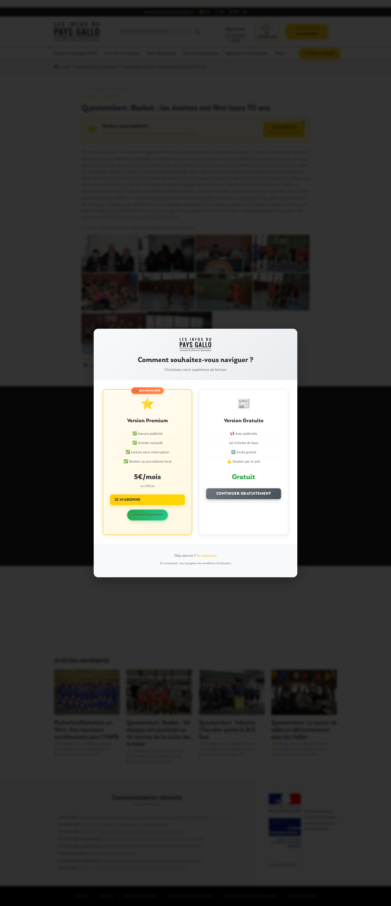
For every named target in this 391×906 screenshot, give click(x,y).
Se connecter (207, 556)
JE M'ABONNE (127, 500)
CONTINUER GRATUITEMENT (243, 494)
